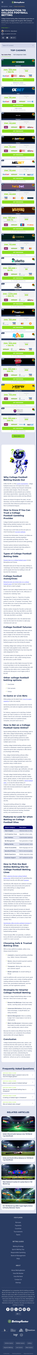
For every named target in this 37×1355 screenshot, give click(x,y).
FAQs (18, 1259)
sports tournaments (22, 483)
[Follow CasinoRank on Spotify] (24, 1309)
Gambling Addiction (16, 1353)
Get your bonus (18, 79)
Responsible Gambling (18, 1252)
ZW (17, 1314)
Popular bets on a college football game (15, 560)
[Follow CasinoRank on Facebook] (8, 1309)
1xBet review (18, 108)
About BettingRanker (18, 1270)
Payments (18, 1225)
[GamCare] (30, 1330)
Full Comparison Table (19, 54)
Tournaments (18, 1232)
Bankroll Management (18, 1255)
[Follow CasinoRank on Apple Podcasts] (28, 1309)
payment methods (20, 532)
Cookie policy (6, 1353)
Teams (18, 1235)
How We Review (18, 1273)
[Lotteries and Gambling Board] (4, 1330)
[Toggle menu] (2, 2)
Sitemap (18, 1283)
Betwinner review (18, 82)
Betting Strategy (18, 1246)
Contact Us (18, 1279)
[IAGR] (16, 1335)
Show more (17, 436)
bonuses (26, 880)
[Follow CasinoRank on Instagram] (12, 1309)
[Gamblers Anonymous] (21, 1330)
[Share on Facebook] (7, 37)
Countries (18, 1228)
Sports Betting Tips (18, 1249)
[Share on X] (3, 37)
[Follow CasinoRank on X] (16, 1309)
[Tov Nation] (13, 1330)
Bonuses (18, 1222)
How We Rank (18, 1276)
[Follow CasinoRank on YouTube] (20, 1309)
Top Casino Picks (6, 54)
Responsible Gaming (28, 1353)
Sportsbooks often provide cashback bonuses (17, 923)
